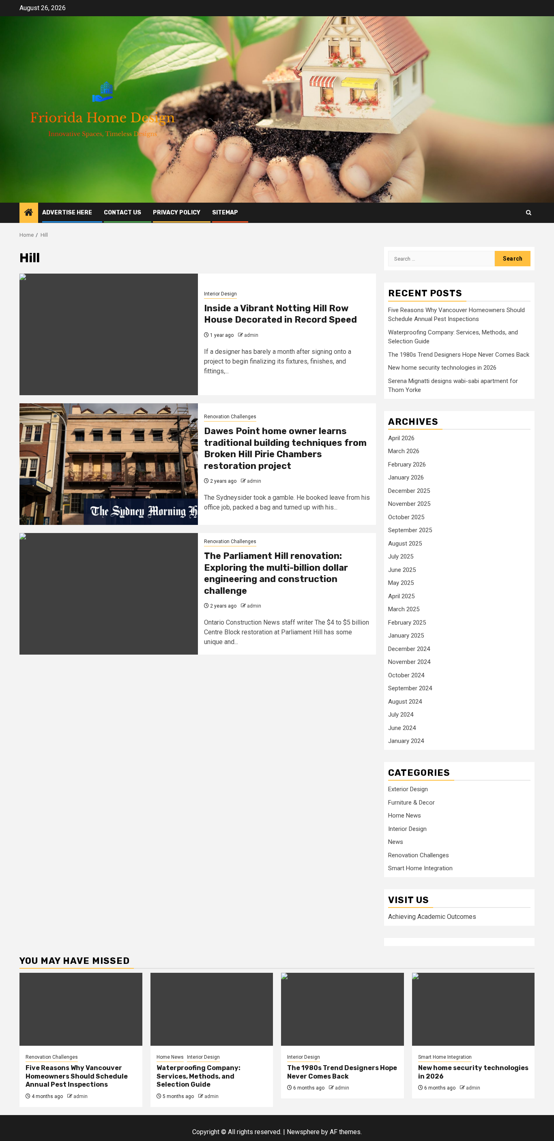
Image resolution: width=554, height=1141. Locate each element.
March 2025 (403, 609)
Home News (404, 815)
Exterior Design (408, 789)
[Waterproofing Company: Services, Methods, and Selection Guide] (211, 1009)
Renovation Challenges (230, 417)
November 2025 (409, 503)
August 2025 (405, 543)
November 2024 (409, 662)
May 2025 (401, 583)
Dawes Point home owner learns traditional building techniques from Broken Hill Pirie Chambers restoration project (285, 448)
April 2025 (401, 596)
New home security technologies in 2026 (442, 367)
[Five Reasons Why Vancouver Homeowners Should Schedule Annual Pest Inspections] (80, 1009)
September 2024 (410, 688)
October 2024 (406, 675)
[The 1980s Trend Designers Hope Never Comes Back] (342, 1009)
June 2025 (402, 570)
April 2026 (401, 438)
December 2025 (409, 491)
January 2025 (406, 635)
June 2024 (402, 728)
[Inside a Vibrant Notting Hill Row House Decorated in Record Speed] (108, 334)
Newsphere (303, 1132)
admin (251, 335)
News (395, 842)
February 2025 (407, 622)
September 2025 (410, 530)
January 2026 (406, 477)
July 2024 (400, 714)
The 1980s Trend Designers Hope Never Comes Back (458, 354)
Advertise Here (67, 212)
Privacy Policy (176, 212)
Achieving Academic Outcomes (432, 917)
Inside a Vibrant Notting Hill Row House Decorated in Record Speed (280, 314)
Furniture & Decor (411, 802)
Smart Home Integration (420, 868)
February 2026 (407, 464)
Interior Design (220, 294)
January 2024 (406, 741)
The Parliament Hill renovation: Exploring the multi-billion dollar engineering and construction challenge (276, 573)
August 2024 (405, 701)
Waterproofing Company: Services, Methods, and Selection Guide (198, 1076)
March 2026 (403, 451)
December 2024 (409, 649)
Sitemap (225, 212)
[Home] (28, 213)
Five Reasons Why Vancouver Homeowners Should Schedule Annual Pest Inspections (77, 1076)
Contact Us (122, 212)
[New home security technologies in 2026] (473, 1009)
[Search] (529, 212)
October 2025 (406, 517)
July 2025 (400, 556)
